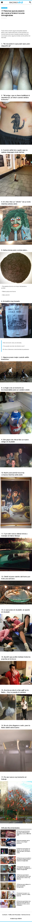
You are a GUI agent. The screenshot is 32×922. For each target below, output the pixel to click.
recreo (16, 2)
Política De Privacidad (14, 914)
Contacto (4, 914)
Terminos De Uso (25, 914)
